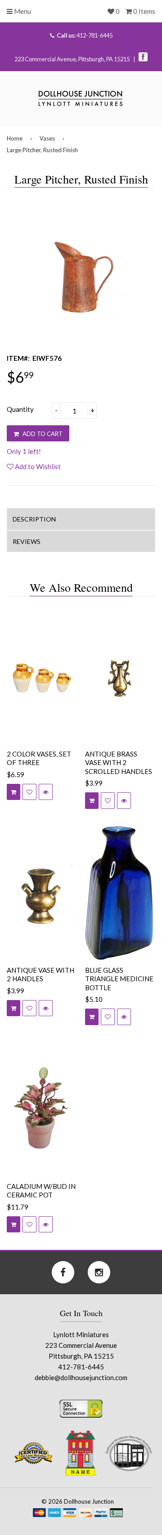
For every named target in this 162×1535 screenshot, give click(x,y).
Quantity (20, 409)
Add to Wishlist (37, 466)
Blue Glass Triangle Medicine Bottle (119, 979)
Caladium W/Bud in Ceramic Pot (41, 1190)
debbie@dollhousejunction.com (81, 1377)
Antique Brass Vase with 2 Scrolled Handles (118, 762)
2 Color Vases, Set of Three (39, 758)
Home (14, 138)
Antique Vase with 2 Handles (40, 974)
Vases (47, 138)
